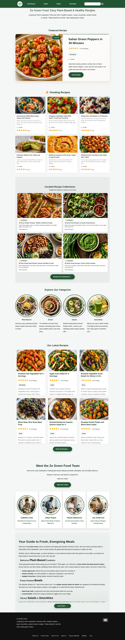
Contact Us (35, 635)
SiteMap (84, 635)
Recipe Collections (74, 635)
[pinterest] (105, 620)
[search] (102, 3)
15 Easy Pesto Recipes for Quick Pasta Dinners (80, 223)
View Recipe (76, 75)
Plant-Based (31, 4)
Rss (91, 635)
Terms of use (55, 635)
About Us (63, 635)
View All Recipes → (63, 449)
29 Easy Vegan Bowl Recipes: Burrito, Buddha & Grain (36, 263)
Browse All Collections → (62, 277)
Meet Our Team (62, 485)
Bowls (46, 4)
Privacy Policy (45, 635)
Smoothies (72, 4)
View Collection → (24, 229)
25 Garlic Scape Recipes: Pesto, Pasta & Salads (80, 263)
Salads (58, 4)
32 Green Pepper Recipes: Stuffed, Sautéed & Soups (36, 223)
